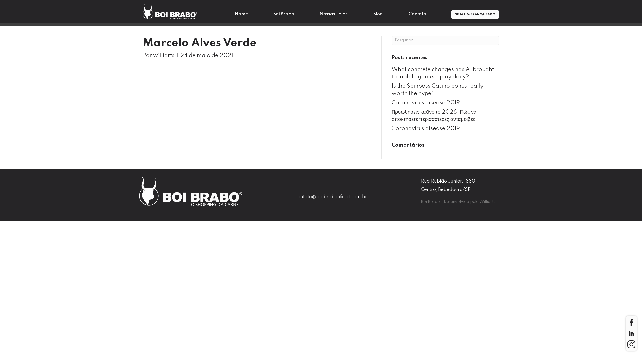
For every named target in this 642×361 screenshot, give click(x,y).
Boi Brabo (283, 14)
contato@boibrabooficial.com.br (331, 196)
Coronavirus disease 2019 (426, 103)
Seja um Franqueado (475, 14)
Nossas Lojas (334, 14)
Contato (417, 14)
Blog (378, 14)
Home (241, 14)
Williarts (487, 202)
